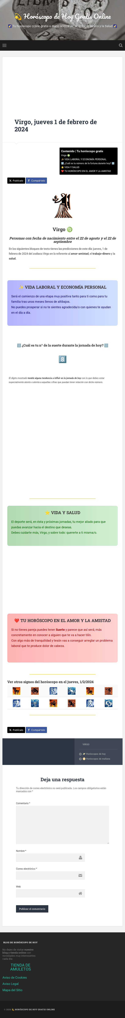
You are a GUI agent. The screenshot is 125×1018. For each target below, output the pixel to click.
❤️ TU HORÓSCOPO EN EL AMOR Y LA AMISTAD (86, 171)
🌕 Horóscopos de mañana (96, 758)
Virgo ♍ (65, 155)
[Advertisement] (63, 82)
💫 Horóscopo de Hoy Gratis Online (62, 16)
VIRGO (86, 744)
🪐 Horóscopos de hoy (94, 754)
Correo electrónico (26, 869)
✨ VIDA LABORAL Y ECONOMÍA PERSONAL (83, 159)
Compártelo (38, 180)
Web (18, 887)
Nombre (21, 851)
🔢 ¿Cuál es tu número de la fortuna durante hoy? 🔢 (87, 163)
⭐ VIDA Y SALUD (70, 167)
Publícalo (18, 180)
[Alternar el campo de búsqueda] (121, 45)
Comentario (23, 803)
